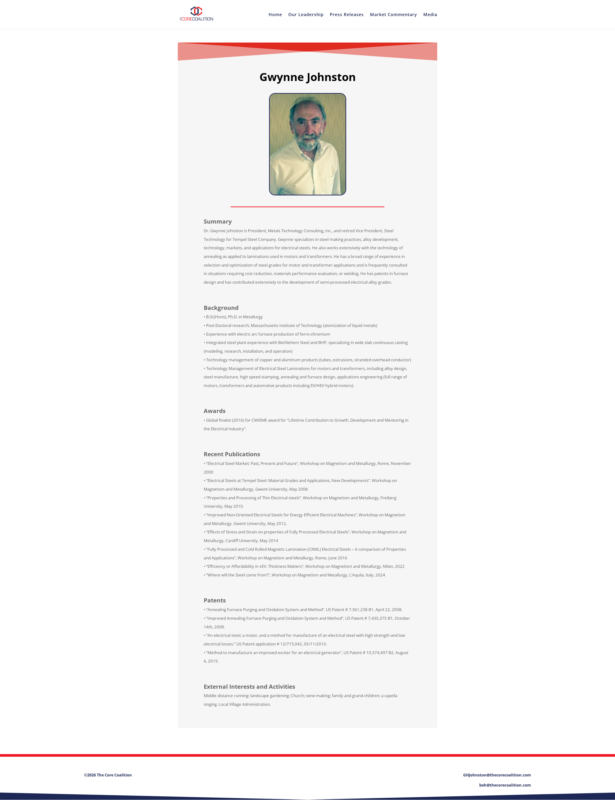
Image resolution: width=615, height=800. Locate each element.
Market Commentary (393, 15)
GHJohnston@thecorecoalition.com (497, 775)
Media (430, 15)
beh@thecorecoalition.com (505, 785)
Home (275, 15)
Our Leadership (306, 15)
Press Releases (347, 15)
